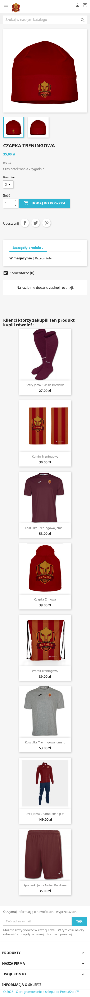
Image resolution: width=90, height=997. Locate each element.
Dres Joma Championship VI (45, 814)
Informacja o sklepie (21, 984)
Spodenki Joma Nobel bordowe (45, 885)
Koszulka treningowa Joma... (45, 528)
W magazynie (20, 258)
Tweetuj (35, 223)
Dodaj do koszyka (44, 203)
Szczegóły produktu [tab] (28, 247)
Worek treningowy (45, 671)
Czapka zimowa (45, 599)
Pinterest (46, 223)
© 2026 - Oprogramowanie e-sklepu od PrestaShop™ (41, 991)
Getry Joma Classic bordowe (45, 385)
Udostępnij (25, 223)
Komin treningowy (45, 456)
